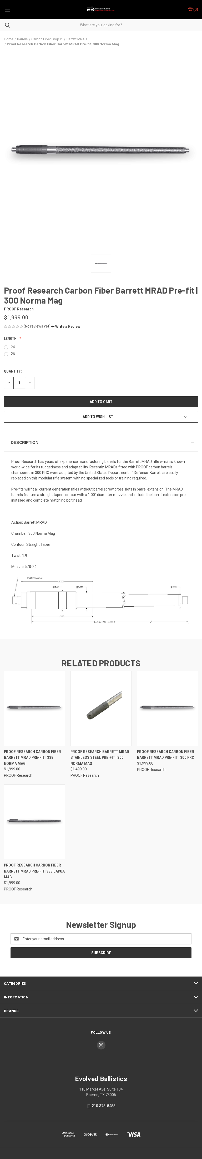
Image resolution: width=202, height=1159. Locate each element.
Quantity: (13, 371)
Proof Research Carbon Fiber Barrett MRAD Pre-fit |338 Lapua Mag (34, 871)
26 (13, 354)
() (195, 9)
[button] (65, 326)
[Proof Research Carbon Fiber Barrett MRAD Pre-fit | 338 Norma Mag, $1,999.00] (34, 708)
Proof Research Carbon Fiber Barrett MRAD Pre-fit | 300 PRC (165, 754)
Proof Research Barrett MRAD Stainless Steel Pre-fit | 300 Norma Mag (99, 757)
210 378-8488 (103, 1105)
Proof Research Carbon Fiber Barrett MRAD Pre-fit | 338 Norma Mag (32, 757)
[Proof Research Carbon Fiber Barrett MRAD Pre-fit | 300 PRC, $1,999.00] (167, 708)
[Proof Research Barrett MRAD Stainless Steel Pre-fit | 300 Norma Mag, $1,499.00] (101, 708)
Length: (11, 338)
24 (13, 347)
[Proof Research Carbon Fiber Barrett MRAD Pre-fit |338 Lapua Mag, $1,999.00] (34, 821)
